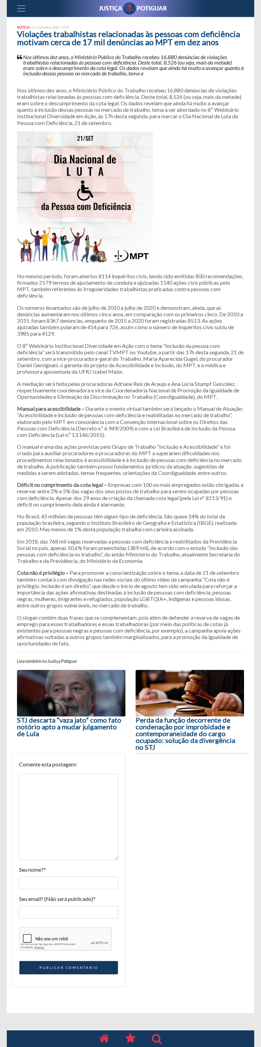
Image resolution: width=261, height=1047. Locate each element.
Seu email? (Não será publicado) (57, 898)
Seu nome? (32, 869)
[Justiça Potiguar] (104, 1038)
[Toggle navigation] (21, 8)
